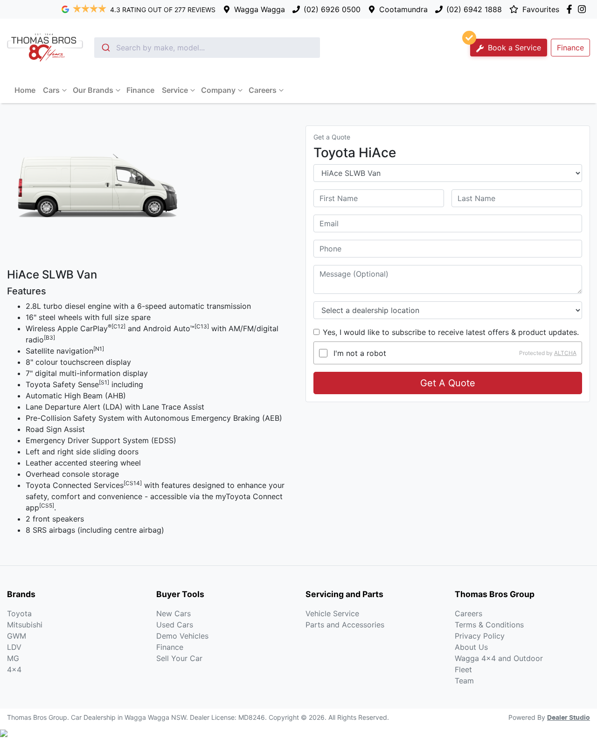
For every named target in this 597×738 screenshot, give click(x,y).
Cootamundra (403, 9)
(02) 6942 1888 (474, 9)
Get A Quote (447, 383)
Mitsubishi (24, 624)
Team (464, 680)
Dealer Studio (568, 718)
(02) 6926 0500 (332, 9)
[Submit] (105, 47)
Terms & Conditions (489, 624)
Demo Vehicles (182, 636)
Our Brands (93, 90)
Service (175, 90)
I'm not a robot (359, 353)
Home (24, 90)
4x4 (14, 669)
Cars (51, 90)
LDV (14, 647)
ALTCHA (565, 352)
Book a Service (513, 47)
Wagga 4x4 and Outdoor (499, 658)
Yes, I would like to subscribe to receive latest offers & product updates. (451, 332)
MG (13, 658)
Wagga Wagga (259, 9)
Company (218, 90)
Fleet (463, 669)
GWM (16, 636)
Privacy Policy (480, 636)
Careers (263, 90)
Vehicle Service (332, 613)
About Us (471, 647)
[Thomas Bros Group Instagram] (583, 9)
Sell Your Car (179, 658)
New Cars (173, 613)
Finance (570, 47)
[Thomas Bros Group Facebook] (571, 9)
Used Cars (174, 624)
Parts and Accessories (344, 624)
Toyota (19, 613)
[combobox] (207, 47)
